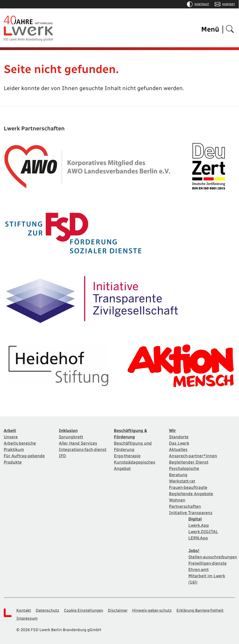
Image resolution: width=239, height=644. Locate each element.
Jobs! (193, 550)
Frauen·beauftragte (188, 487)
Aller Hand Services (78, 443)
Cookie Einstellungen (83, 610)
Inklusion (68, 430)
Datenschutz (47, 610)
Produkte (13, 462)
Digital (195, 519)
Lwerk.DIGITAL (203, 531)
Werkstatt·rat (182, 481)
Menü (210, 29)
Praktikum (14, 449)
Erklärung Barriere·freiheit (200, 610)
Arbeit (10, 430)
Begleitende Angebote (191, 493)
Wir (172, 430)
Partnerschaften (185, 506)
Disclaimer (117, 610)
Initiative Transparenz (190, 512)
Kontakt (228, 4)
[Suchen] (230, 29)
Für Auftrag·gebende (24, 455)
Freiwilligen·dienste (207, 563)
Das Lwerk (179, 443)
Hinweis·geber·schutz (152, 610)
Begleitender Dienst (188, 462)
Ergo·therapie (127, 455)
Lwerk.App (198, 525)
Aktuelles (178, 449)
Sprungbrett (71, 436)
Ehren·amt (198, 569)
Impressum (27, 618)
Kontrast (201, 4)
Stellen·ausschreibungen (212, 557)
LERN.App (198, 538)
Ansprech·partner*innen (193, 455)
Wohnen (177, 500)
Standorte (179, 436)
